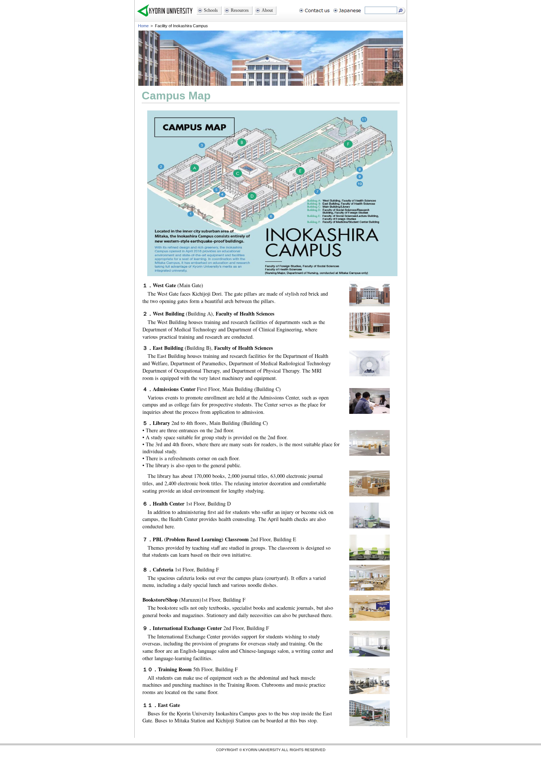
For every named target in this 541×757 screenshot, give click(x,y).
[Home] (164, 16)
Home (143, 26)
